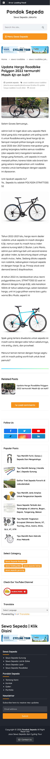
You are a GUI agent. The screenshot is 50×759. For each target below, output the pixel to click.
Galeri (8, 686)
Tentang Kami (12, 680)
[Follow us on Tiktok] (10, 436)
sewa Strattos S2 (32, 85)
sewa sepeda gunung (14, 570)
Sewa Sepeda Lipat (14, 664)
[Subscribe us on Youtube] (38, 431)
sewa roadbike (29, 82)
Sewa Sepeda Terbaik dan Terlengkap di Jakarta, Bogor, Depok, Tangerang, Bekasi (31, 508)
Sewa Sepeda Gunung (16, 658)
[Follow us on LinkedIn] (38, 436)
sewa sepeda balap (32, 566)
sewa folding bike (13, 566)
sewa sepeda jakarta (18, 85)
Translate (24, 614)
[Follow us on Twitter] (24, 431)
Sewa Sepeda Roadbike (15, 561)
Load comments (26, 405)
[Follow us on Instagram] (24, 436)
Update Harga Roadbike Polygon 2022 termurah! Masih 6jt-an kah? (32, 387)
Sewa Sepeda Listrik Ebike (18, 661)
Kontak (9, 683)
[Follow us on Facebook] (10, 431)
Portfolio (9, 690)
